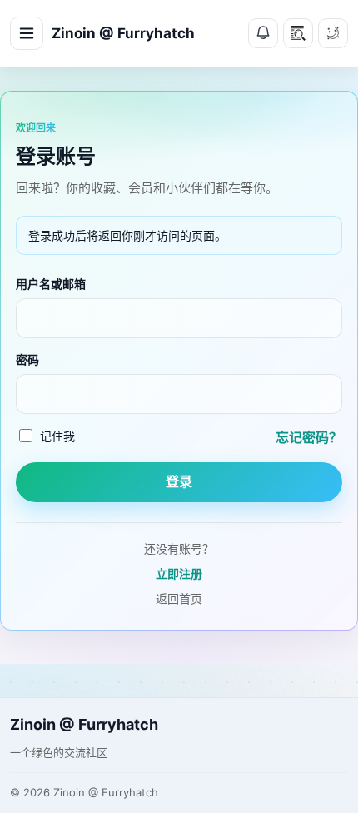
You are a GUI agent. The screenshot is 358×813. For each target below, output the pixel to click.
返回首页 (179, 598)
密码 (27, 359)
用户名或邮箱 (51, 284)
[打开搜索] (298, 33)
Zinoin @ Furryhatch (123, 33)
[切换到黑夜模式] (333, 33)
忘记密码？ (309, 437)
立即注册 (179, 573)
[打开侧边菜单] (26, 33)
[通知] (263, 33)
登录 (179, 482)
